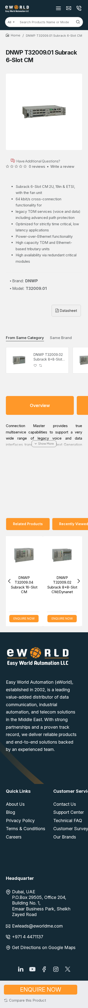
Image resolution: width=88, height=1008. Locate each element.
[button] (25, 1000)
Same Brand (61, 337)
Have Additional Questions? (38, 161)
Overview (40, 405)
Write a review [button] (62, 166)
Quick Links (18, 791)
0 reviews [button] (37, 166)
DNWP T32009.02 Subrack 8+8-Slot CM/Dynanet (48, 357)
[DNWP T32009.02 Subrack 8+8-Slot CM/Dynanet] (19, 360)
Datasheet (68, 310)
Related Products (28, 524)
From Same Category (25, 337)
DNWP (31, 280)
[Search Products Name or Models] (78, 22)
